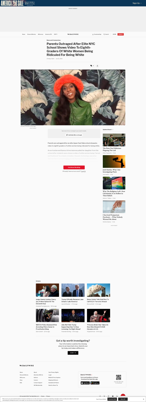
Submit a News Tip (53, 385)
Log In (83, 171)
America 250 (48, 34)
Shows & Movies (31, 34)
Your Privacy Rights (53, 372)
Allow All (123, 399)
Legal (49, 375)
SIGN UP (121, 34)
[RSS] (117, 396)
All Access (40, 34)
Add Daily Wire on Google (75, 135)
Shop (21, 380)
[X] (104, 396)
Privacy (48, 396)
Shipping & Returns (53, 380)
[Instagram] (108, 396)
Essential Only (112, 399)
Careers (36, 380)
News (23, 34)
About (35, 372)
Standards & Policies (53, 382)
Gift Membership (38, 385)
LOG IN (114, 34)
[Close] (143, 399)
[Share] (97, 66)
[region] (73, 399)
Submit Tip (73, 352)
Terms (42, 396)
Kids (21, 382)
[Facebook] (100, 396)
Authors (36, 377)
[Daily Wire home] (73, 34)
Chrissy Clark (50, 58)
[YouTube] (112, 396)
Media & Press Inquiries (54, 377)
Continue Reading (74, 167)
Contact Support (38, 382)
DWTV (55, 34)
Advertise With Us (38, 375)
